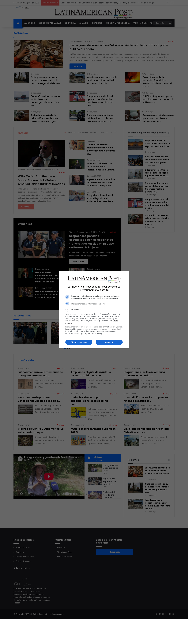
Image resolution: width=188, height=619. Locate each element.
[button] (94, 309)
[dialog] (94, 309)
